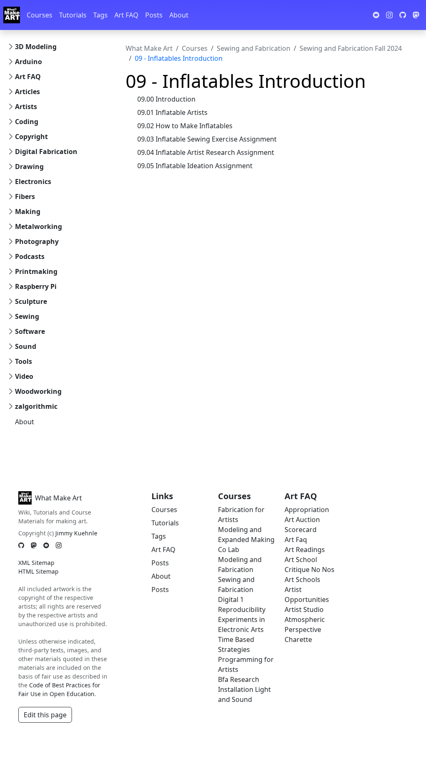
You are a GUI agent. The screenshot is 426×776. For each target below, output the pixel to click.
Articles (27, 91)
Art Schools (302, 579)
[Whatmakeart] (11, 15)
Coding (26, 121)
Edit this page (45, 714)
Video (24, 376)
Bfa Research (238, 679)
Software (30, 331)
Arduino (28, 61)
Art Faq (296, 539)
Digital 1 (231, 599)
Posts (154, 15)
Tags (100, 15)
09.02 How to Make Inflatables (185, 125)
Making (27, 211)
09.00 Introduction (166, 99)
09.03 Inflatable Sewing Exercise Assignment (207, 139)
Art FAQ (126, 15)
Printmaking (36, 271)
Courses (39, 15)
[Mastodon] (34, 545)
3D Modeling (36, 46)
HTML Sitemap (38, 571)
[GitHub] (21, 545)
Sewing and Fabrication (253, 48)
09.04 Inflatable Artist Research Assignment (205, 152)
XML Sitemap (36, 563)
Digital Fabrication (46, 151)
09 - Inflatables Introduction (179, 58)
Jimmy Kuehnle (76, 533)
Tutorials (73, 15)
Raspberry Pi (36, 286)
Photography (37, 241)
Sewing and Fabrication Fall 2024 (351, 48)
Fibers (25, 196)
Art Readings (305, 549)
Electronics (33, 181)
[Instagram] (59, 545)
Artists (26, 106)
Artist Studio (304, 609)
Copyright (31, 136)
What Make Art (149, 48)
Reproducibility (241, 609)
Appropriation (307, 509)
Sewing (27, 316)
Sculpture (31, 301)
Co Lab (228, 549)
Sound (25, 346)
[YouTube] (46, 545)
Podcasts (30, 256)
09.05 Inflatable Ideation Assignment (195, 165)
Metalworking (38, 226)
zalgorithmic (36, 406)
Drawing (29, 166)
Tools (23, 361)
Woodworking (38, 391)
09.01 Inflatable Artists (172, 112)
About (178, 15)
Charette (298, 639)
